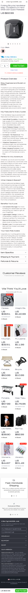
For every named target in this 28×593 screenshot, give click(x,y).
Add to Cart (21, 591)
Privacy (24, 582)
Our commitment (7, 563)
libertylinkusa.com (7, 552)
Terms (19, 582)
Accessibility (14, 583)
